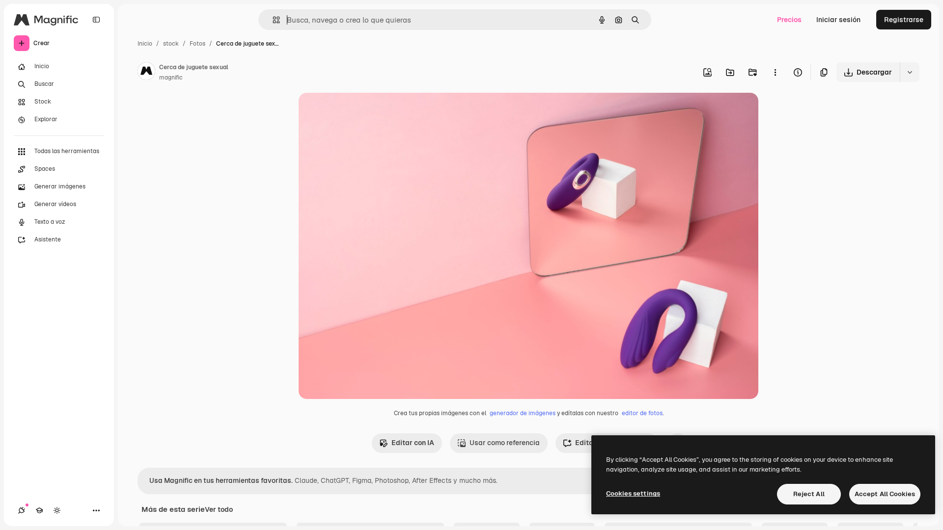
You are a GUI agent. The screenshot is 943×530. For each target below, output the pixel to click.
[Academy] (39, 510)
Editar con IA (412, 442)
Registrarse (903, 19)
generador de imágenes (522, 413)
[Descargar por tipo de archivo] (909, 72)
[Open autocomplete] (272, 20)
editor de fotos (642, 413)
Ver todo (219, 509)
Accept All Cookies (885, 494)
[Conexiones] (21, 510)
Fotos (197, 44)
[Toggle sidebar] (96, 19)
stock (171, 44)
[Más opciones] (775, 72)
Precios (789, 19)
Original (361, 111)
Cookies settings (633, 493)
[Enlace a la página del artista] (146, 72)
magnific (171, 77)
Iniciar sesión (838, 19)
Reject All (809, 494)
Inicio (145, 44)
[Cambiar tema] (57, 510)
